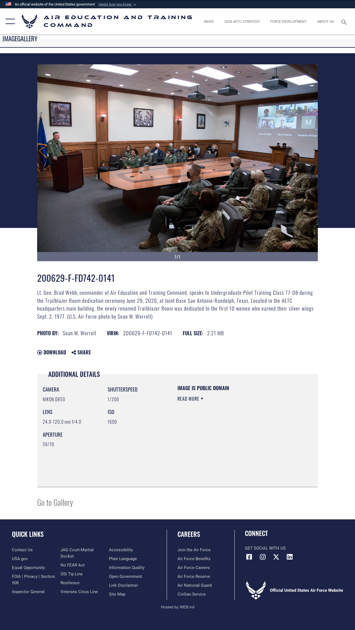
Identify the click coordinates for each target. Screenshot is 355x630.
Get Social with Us (265, 548)
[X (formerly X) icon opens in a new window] (276, 557)
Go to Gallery (55, 502)
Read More (189, 398)
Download (54, 352)
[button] (117, 4)
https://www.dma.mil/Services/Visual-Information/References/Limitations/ (227, 445)
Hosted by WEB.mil (177, 607)
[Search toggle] (345, 21)
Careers (189, 534)
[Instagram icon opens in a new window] (262, 557)
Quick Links (28, 534)
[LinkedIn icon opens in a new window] (290, 557)
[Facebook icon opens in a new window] (249, 557)
